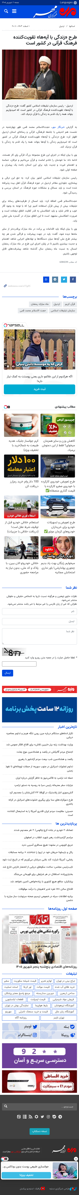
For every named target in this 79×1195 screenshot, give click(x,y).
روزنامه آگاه (21, 1018)
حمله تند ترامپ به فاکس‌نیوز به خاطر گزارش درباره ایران (44, 778)
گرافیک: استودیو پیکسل (30, 1189)
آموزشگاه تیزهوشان (64, 1006)
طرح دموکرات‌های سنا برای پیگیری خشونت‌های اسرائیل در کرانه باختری (41, 802)
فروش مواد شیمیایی (63, 999)
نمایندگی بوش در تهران (17, 1006)
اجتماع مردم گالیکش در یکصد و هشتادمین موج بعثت (45, 752)
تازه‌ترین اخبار (67, 727)
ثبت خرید (40, 389)
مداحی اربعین (67, 993)
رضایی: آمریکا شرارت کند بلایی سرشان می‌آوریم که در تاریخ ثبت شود (37, 860)
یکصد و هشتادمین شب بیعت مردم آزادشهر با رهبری (45, 759)
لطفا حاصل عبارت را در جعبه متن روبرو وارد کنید (51, 658)
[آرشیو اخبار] (24, 1117)
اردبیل (61, 26)
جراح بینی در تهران (65, 981)
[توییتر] (42, 1117)
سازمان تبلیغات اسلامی (63, 311)
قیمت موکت (43, 987)
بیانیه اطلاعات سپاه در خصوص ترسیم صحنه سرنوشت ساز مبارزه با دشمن (38, 898)
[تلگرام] (60, 1117)
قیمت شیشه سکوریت (25, 981)
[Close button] (76, 1159)
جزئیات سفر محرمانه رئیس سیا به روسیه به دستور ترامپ (43, 785)
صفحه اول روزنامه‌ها (62, 909)
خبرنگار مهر (59, 127)
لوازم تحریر (46, 981)
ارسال (8, 673)
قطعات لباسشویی (14, 999)
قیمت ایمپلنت (38, 999)
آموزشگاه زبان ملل (64, 1012)
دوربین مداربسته (45, 993)
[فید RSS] (30, 1117)
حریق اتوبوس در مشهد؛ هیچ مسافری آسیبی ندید (47, 845)
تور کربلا (27, 987)
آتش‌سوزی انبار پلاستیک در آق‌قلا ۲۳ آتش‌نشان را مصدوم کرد (41, 793)
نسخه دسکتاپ (39, 1131)
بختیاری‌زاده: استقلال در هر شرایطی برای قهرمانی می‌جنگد (43, 874)
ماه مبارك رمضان (40, 304)
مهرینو (8, 1012)
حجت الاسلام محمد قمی (33, 311)
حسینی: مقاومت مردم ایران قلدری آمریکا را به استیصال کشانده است (40, 813)
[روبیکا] (36, 1117)
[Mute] (13, 366)
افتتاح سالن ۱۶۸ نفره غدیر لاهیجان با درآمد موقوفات (46, 889)
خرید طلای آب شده (65, 987)
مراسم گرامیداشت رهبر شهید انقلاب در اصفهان (48, 838)
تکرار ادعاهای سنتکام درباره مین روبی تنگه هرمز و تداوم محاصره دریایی (39, 735)
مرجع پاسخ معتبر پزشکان (17, 993)
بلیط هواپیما (41, 1006)
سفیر (6, 981)
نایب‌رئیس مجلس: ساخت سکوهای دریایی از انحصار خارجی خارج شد (38, 867)
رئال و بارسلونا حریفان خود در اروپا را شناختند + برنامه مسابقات (40, 852)
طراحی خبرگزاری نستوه (59, 1189)
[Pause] (7, 366)
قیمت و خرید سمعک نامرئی (33, 1012)
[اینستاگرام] (48, 1117)
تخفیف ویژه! (26, 1175)
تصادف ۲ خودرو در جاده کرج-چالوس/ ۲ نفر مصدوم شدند (43, 830)
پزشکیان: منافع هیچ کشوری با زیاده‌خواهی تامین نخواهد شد (41, 882)
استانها (72, 26)
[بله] (54, 1117)
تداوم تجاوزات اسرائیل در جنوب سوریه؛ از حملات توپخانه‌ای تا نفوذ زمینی (39, 769)
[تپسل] (5, 325)
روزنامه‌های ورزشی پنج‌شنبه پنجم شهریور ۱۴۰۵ (48, 966)
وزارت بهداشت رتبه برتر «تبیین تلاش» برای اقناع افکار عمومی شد (39, 745)
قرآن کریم (70, 304)
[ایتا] (18, 1117)
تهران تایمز (58, 1018)
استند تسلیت (11, 987)
